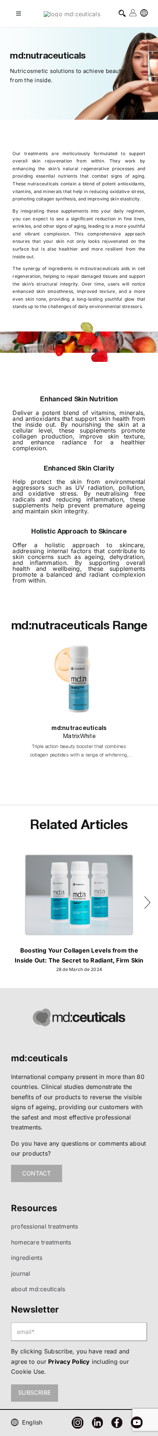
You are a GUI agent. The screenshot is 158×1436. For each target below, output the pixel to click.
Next (147, 900)
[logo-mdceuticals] (72, 14)
